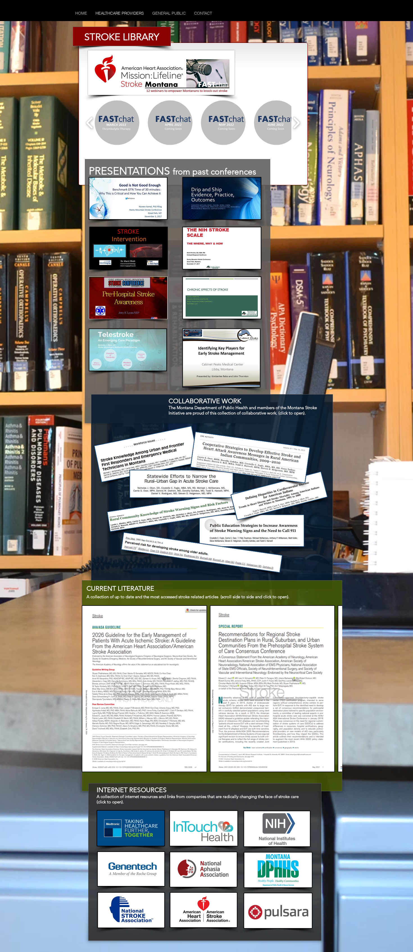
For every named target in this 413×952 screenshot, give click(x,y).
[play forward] (296, 122)
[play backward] (89, 122)
